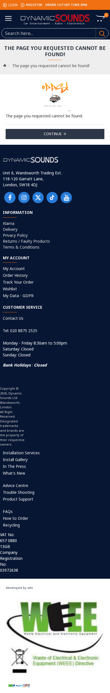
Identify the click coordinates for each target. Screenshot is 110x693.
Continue (52, 133)
